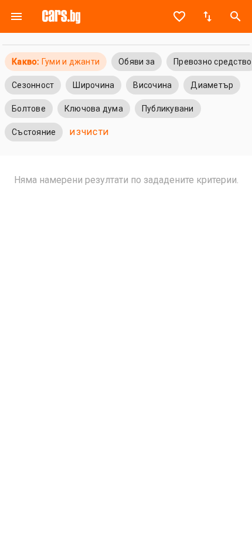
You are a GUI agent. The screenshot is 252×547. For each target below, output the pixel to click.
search (236, 16)
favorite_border (179, 16)
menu (16, 16)
